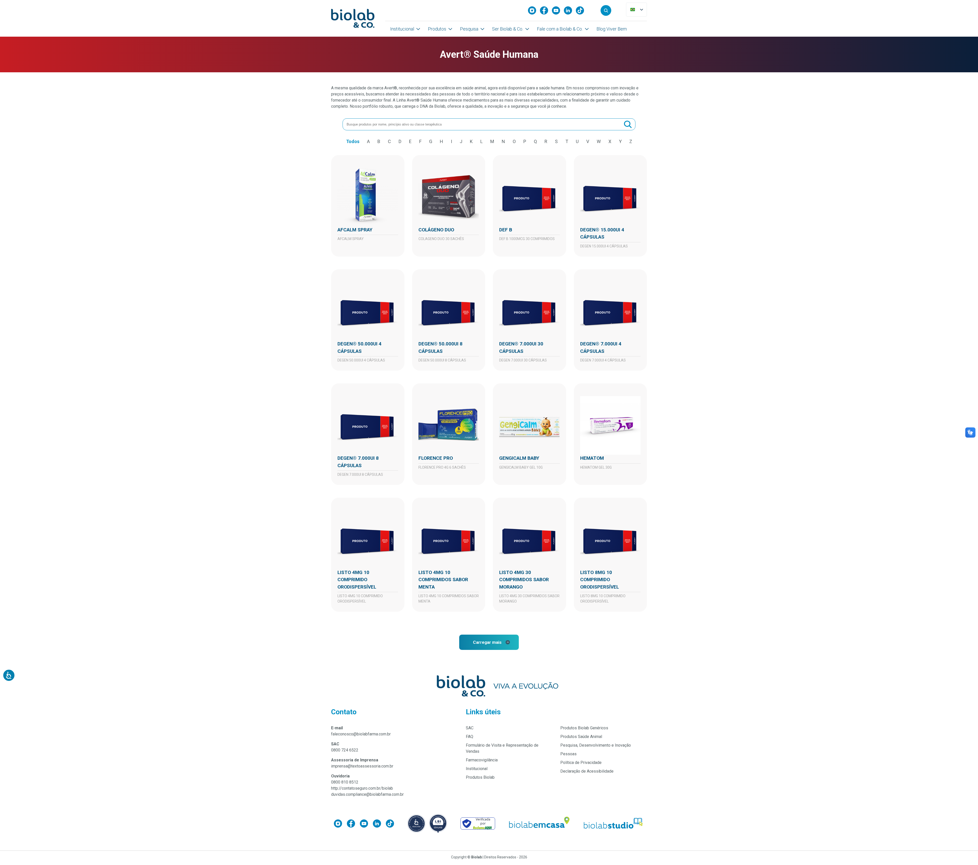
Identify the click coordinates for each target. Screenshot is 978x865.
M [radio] (492, 141)
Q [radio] (535, 141)
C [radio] (389, 141)
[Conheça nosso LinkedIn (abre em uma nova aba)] (570, 10)
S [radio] (556, 141)
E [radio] (410, 141)
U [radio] (577, 141)
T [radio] (566, 141)
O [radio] (514, 141)
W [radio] (599, 141)
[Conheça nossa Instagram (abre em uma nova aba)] (534, 10)
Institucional (402, 29)
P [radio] (524, 141)
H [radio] (441, 141)
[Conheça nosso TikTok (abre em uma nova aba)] (582, 10)
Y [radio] (620, 141)
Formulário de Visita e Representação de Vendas (502, 748)
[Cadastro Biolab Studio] (613, 823)
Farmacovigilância (482, 760)
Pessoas (568, 753)
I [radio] (451, 141)
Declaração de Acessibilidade (587, 771)
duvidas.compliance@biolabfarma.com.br (367, 794)
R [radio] (546, 141)
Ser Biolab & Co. (507, 29)
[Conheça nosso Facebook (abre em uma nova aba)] (546, 10)
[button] (606, 10)
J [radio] (461, 141)
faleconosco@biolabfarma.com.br (361, 734)
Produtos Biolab (480, 777)
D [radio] (400, 141)
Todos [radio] (352, 141)
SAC (469, 728)
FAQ (469, 736)
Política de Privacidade (581, 762)
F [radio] (420, 141)
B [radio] (378, 141)
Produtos (437, 29)
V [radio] (587, 141)
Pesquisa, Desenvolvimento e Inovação (595, 745)
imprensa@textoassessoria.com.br (362, 766)
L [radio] (481, 141)
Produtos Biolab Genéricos (584, 728)
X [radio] (609, 141)
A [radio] (368, 141)
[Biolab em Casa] (538, 823)
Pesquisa (469, 29)
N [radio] (503, 141)
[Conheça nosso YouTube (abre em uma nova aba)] (558, 10)
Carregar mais (487, 642)
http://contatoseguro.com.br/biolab (362, 788)
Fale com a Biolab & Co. (560, 29)
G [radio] (430, 141)
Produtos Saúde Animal (581, 736)
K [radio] (471, 141)
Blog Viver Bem (611, 29)
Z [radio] (630, 141)
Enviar (628, 124)
